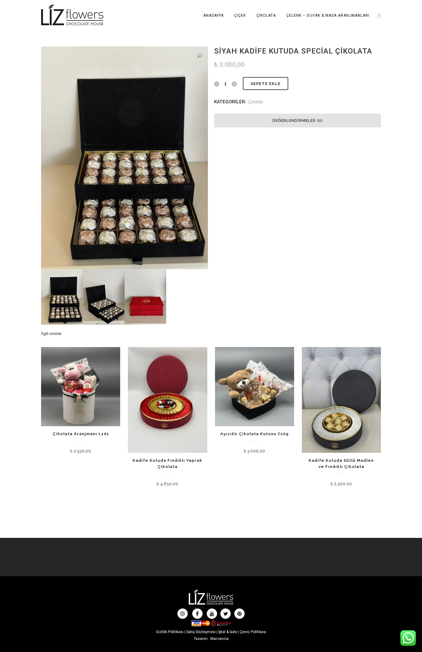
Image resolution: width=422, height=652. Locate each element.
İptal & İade (227, 632)
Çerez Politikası (253, 632)
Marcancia (219, 639)
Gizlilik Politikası (170, 632)
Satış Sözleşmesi (201, 632)
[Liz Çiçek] (211, 604)
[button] (199, 56)
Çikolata (255, 101)
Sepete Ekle (266, 83)
